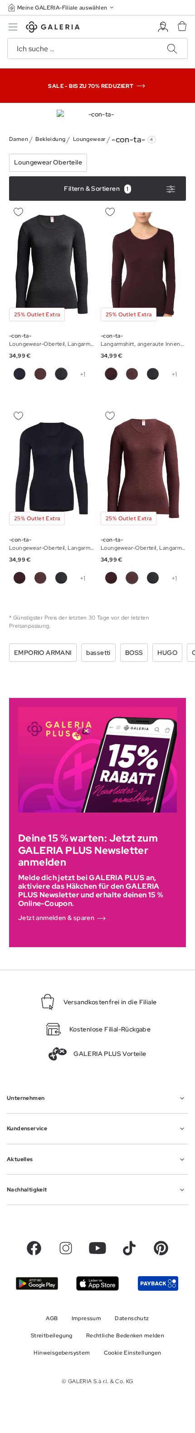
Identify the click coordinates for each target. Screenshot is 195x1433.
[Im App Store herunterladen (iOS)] (97, 1283)
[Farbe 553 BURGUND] (19, 374)
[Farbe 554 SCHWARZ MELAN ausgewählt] (61, 374)
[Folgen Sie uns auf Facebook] (34, 1248)
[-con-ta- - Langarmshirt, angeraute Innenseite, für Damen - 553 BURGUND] (143, 264)
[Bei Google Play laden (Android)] (37, 1283)
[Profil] (163, 27)
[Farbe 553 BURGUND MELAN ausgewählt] (132, 578)
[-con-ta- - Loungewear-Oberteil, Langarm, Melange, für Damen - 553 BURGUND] (51, 264)
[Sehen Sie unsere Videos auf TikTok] (129, 1248)
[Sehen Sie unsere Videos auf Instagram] (66, 1248)
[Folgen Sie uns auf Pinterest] (161, 1248)
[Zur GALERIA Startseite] (53, 28)
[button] (62, 7)
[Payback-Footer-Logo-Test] (158, 1283)
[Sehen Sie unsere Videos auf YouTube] (97, 1248)
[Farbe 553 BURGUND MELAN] (40, 374)
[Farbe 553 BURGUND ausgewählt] (111, 374)
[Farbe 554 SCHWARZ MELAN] (153, 374)
